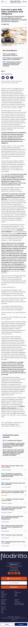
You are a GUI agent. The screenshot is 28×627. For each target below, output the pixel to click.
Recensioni (16, 600)
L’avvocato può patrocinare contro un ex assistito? (13, 542)
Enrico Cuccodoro (6, 487)
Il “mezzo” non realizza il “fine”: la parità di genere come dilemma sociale (13, 491)
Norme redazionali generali (19, 603)
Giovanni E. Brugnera (7, 503)
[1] (15, 102)
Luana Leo (4, 495)
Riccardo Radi (5, 521)
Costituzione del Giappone (14, 440)
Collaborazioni (17, 599)
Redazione (3, 596)
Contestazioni (3, 600)
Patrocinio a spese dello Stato (14, 535)
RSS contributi (3, 606)
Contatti (2, 592)
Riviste (2, 611)
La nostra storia (3, 594)
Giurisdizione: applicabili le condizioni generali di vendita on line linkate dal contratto (12, 475)
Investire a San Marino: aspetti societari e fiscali (12, 499)
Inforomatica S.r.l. (4, 593)
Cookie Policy (3, 604)
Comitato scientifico (18, 592)
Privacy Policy (3, 603)
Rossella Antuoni (6, 479)
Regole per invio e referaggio (19, 604)
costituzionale (18, 81)
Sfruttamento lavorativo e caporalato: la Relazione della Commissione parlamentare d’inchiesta (12, 64)
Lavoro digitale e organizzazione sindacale (10, 54)
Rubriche (2, 612)
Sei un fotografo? (17, 602)
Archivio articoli (3, 609)
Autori (16, 591)
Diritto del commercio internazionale (9, 82)
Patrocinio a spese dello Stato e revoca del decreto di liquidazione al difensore (12, 527)
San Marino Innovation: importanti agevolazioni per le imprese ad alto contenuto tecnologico (13, 508)
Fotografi (16, 594)
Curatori (16, 593)
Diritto (3, 71)
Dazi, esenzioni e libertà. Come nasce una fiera (12, 466)
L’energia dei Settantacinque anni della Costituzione (13, 483)
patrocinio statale (10, 81)
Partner (16, 596)
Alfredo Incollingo (6, 470)
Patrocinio (3, 81)
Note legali (2, 602)
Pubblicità (2, 597)
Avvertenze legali (4, 599)
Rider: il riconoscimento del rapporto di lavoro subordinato (13, 58)
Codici (2, 610)
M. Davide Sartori (7, 74)
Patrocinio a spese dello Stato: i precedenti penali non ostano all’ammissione (12, 518)
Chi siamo (2, 591)
